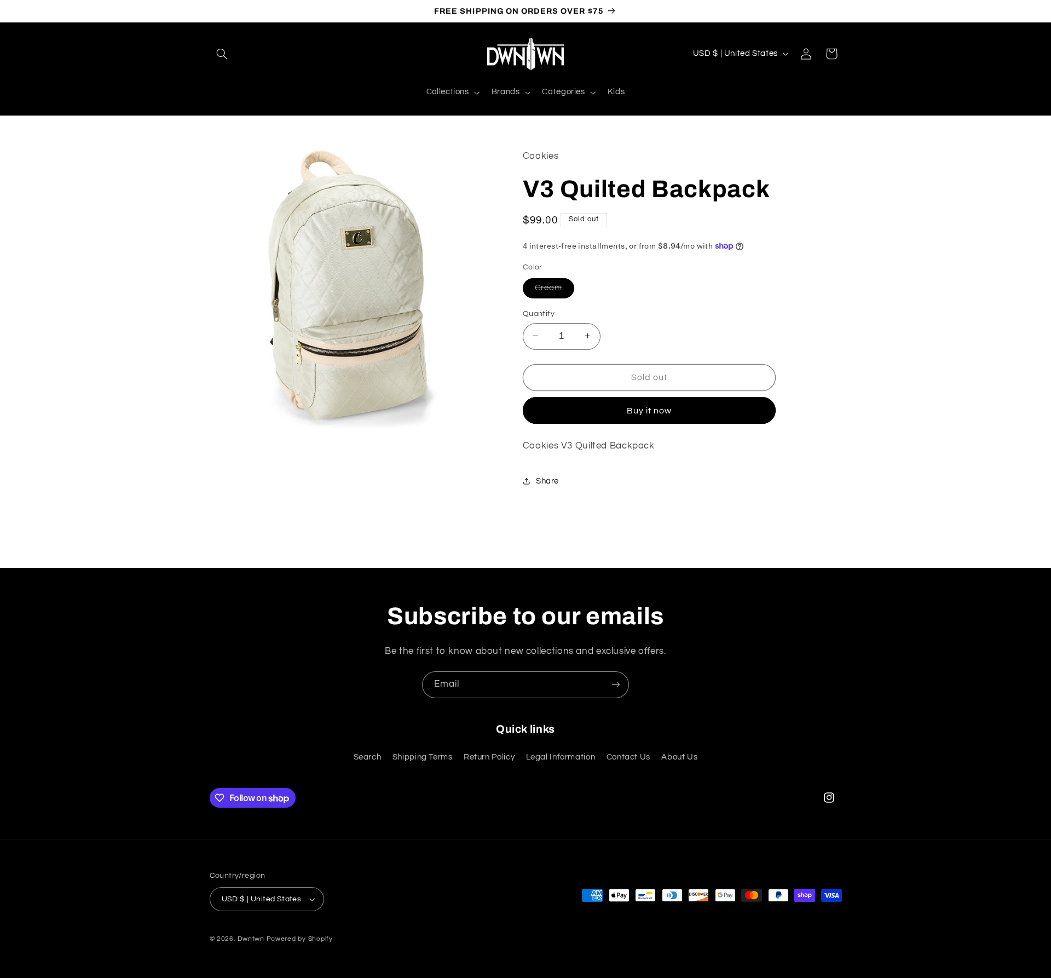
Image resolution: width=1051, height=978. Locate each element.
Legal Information (561, 757)
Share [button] (547, 481)
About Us (679, 757)
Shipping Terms (422, 757)
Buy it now (649, 410)
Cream (554, 290)
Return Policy (489, 757)
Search (368, 757)
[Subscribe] (615, 684)
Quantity (539, 313)
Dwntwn (252, 939)
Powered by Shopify (300, 939)
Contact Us (628, 757)
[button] (222, 53)
